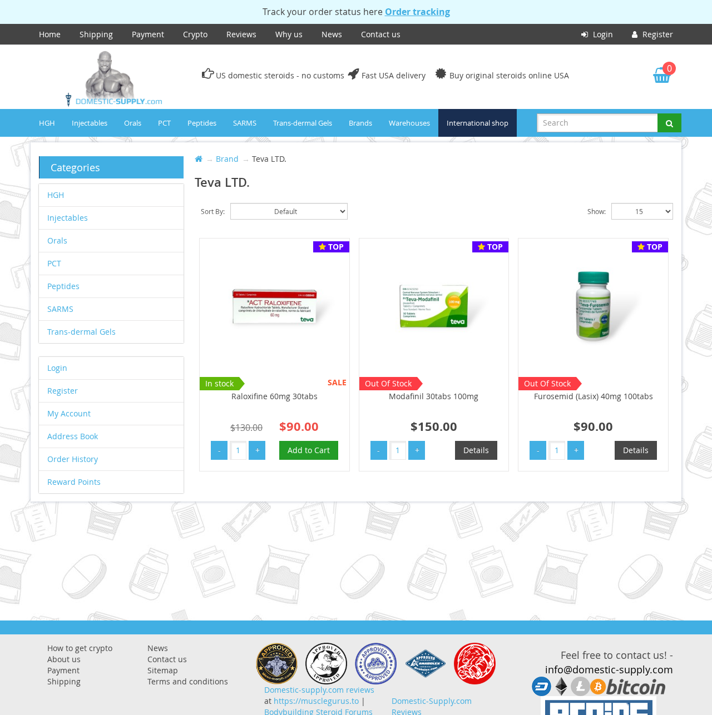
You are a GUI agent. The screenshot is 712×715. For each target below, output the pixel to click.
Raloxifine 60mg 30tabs (274, 396)
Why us (289, 34)
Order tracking (417, 12)
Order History (72, 459)
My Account (69, 413)
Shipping (96, 34)
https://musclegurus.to (316, 701)
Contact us (380, 34)
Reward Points (74, 481)
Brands (360, 123)
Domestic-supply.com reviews (319, 689)
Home (50, 34)
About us (64, 659)
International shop (477, 123)
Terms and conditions (187, 681)
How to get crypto (79, 648)
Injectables (89, 123)
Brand (227, 158)
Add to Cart (309, 450)
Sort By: (213, 211)
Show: (596, 211)
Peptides (201, 123)
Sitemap (162, 670)
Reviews (241, 34)
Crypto (195, 34)
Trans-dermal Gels (302, 123)
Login (602, 34)
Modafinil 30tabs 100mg (433, 396)
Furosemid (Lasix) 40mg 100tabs (593, 396)
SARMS (244, 123)
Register (656, 34)
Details (476, 450)
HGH (47, 123)
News (332, 34)
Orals (132, 123)
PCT (164, 123)
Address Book (72, 436)
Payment (148, 34)
